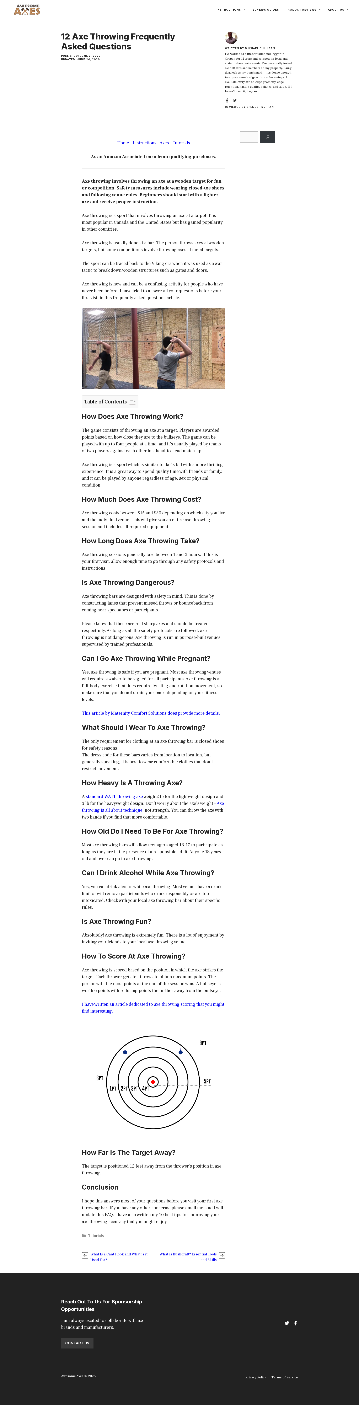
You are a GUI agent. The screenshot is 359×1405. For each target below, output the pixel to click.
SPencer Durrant (261, 106)
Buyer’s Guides (265, 9)
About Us (336, 9)
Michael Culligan (260, 48)
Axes (164, 143)
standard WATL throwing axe (114, 796)
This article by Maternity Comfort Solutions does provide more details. (151, 713)
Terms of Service (284, 1377)
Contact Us (77, 1343)
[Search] (267, 137)
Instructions (228, 9)
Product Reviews (301, 9)
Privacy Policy (255, 1377)
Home (123, 143)
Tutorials (181, 143)
